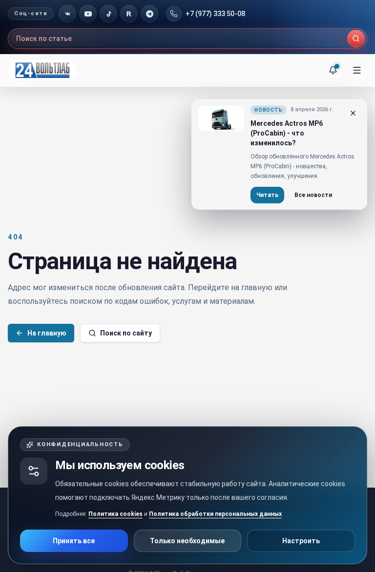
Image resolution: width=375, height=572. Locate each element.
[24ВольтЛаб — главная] (42, 70)
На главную (46, 333)
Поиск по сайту (126, 333)
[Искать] (356, 38)
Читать (267, 195)
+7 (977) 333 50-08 (215, 14)
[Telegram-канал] (149, 13)
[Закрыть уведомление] (353, 113)
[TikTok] (108, 13)
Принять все (74, 541)
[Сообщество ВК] (67, 13)
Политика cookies (115, 514)
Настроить (301, 541)
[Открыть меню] (357, 70)
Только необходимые (187, 541)
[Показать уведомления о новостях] (333, 70)
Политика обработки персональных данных (215, 514)
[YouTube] (88, 13)
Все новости (313, 195)
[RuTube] (129, 13)
